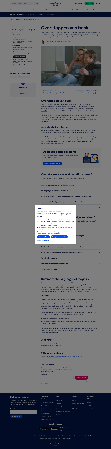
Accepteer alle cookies (59, 237)
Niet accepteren (44, 237)
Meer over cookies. (55, 233)
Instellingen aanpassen (43, 240)
